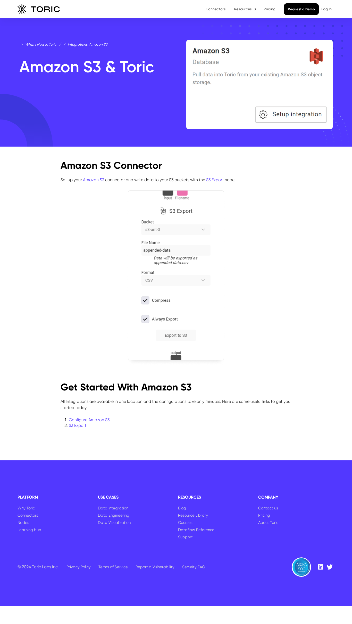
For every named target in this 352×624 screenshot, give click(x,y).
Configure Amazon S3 (89, 419)
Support (185, 537)
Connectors (215, 9)
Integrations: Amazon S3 (87, 44)
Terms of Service (113, 567)
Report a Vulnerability (155, 567)
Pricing (269, 9)
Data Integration (113, 508)
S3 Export (215, 179)
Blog (182, 508)
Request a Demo (301, 9)
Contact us (268, 508)
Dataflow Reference (196, 529)
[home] (39, 9)
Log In (326, 9)
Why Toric (26, 508)
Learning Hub (29, 529)
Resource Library (193, 515)
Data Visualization (114, 522)
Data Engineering (113, 515)
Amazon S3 (94, 179)
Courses (185, 522)
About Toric (268, 522)
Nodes (23, 522)
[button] (245, 9)
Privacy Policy (78, 567)
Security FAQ (193, 567)
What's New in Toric (40, 44)
